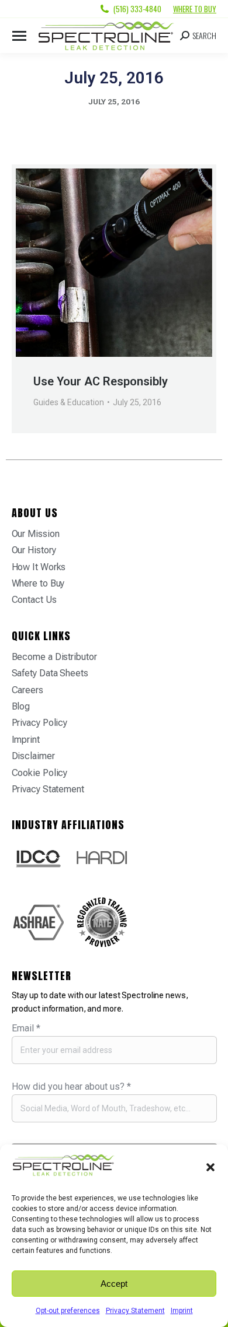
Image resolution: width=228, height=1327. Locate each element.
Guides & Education (68, 402)
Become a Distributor (54, 656)
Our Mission (36, 533)
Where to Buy (194, 9)
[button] (210, 1167)
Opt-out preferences (68, 1311)
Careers (27, 690)
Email (26, 1028)
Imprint (182, 1311)
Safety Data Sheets (50, 673)
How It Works (39, 567)
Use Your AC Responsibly (100, 381)
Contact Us (34, 599)
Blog (21, 706)
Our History (34, 550)
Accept (114, 1284)
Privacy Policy (40, 722)
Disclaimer (33, 755)
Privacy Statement (135, 1311)
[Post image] (114, 262)
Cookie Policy (40, 772)
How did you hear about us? (71, 1086)
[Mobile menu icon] (19, 36)
